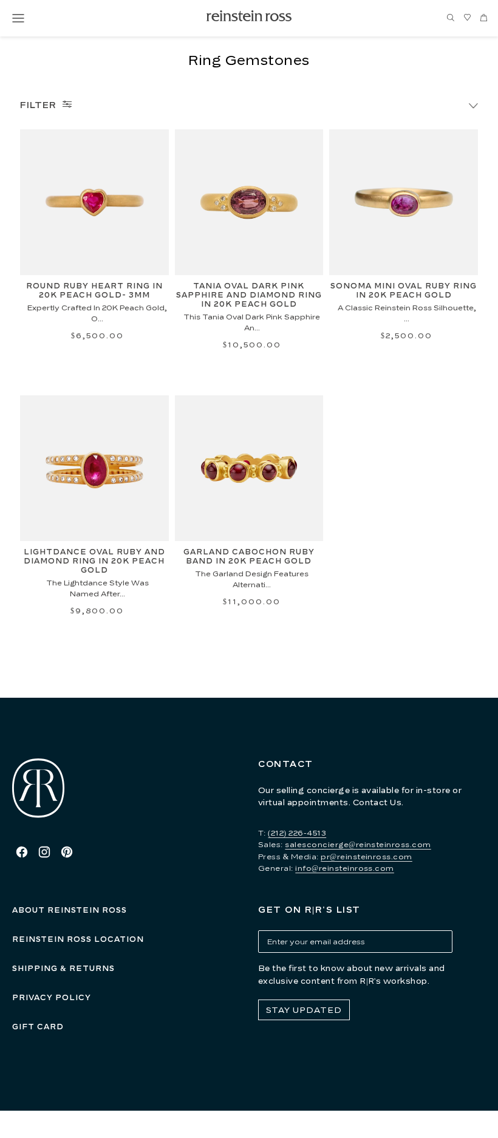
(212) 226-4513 (297, 832)
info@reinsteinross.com (344, 868)
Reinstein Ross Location (78, 939)
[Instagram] (44, 852)
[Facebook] (22, 852)
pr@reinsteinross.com (366, 856)
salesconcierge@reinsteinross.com (358, 844)
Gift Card (38, 1026)
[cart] (483, 18)
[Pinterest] (66, 852)
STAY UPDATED (304, 1010)
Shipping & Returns (63, 968)
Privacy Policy (51, 997)
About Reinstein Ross (69, 910)
